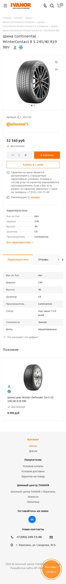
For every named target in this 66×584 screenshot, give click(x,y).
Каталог (33, 439)
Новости (33, 496)
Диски (33, 451)
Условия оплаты (33, 466)
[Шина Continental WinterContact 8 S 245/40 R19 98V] (33, 82)
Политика (33, 502)
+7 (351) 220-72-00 (29, 537)
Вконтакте (32, 519)
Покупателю (33, 459)
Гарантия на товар (33, 476)
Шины (33, 446)
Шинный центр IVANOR (33, 485)
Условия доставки (33, 471)
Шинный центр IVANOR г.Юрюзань (33, 491)
